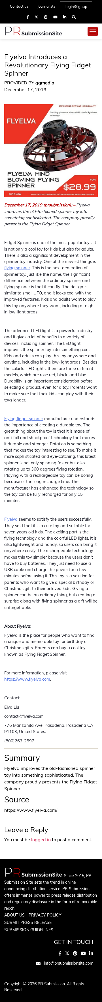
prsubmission (57, 205)
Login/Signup (76, 6)
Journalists (46, 6)
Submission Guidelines (28, 929)
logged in (41, 839)
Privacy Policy (45, 915)
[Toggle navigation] (93, 31)
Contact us (19, 6)
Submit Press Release (28, 922)
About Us (14, 915)
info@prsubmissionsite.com (68, 963)
